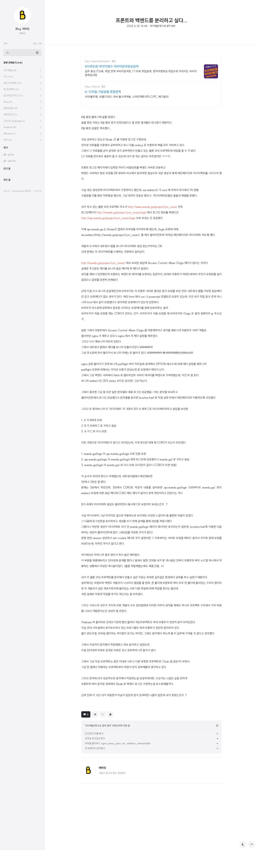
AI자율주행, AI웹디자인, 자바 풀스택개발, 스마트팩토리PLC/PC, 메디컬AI (126, 96)
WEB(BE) (10, 108)
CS (8, 76)
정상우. (28, 190)
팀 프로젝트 (11, 89)
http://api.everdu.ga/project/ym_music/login (108, 218)
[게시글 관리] (103, 714)
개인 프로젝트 (12, 83)
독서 (8, 139)
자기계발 (10, 70)
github (11, 154)
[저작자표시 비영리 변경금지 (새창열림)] (119, 714)
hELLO (7, 190)
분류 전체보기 (13, 62)
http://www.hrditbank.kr (97, 61)
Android (10, 127)
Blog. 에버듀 (22, 29)
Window (9, 133)
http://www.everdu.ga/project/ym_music (152, 207)
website (12, 160)
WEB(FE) (10, 114)
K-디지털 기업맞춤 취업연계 (103, 92)
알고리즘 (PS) (13, 95)
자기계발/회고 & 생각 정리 (162, 26)
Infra (8, 101)
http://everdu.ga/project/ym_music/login (121, 212)
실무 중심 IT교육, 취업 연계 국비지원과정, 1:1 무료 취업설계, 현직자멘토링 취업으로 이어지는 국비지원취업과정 (141, 73)
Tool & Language (14, 120)
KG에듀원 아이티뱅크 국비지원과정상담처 (112, 66)
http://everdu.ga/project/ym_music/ (103, 263)
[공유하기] (95, 714)
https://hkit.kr (92, 86)
